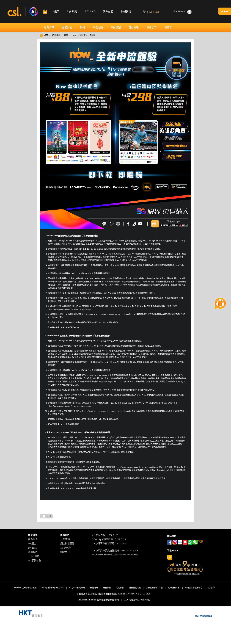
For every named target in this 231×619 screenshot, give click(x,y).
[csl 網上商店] (104, 223)
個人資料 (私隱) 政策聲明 (52, 588)
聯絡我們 (126, 11)
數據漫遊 (116, 27)
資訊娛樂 (151, 27)
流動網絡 (134, 27)
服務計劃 (67, 27)
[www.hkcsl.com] (118, 223)
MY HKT (90, 11)
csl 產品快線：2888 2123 (105, 535)
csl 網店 (32, 543)
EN (157, 11)
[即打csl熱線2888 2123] (111, 223)
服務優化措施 (135, 588)
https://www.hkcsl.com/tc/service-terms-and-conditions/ (106, 314)
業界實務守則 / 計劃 (154, 588)
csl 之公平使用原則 (77, 588)
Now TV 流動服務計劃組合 (84, 35)
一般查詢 (65, 539)
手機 (82, 27)
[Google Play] (173, 225)
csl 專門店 (65, 548)
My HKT (32, 548)
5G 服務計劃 (34, 560)
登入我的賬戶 (179, 12)
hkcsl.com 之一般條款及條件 (25, 588)
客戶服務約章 (173, 588)
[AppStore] (164, 225)
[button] (224, 11)
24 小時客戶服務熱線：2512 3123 (109, 543)
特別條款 (120, 588)
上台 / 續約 (33, 556)
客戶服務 (108, 11)
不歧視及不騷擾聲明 (193, 588)
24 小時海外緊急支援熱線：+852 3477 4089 (115, 550)
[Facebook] (128, 223)
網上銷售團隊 (67, 543)
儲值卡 (168, 27)
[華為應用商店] (183, 225)
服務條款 (107, 588)
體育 (66, 35)
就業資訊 (211, 588)
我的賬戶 (33, 552)
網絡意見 (65, 552)
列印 (48, 516)
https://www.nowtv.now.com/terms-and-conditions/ (69, 309)
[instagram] (134, 223)
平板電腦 (98, 27)
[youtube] (140, 223)
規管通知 (94, 588)
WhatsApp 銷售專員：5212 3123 (109, 539)
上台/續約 (71, 11)
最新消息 (49, 27)
